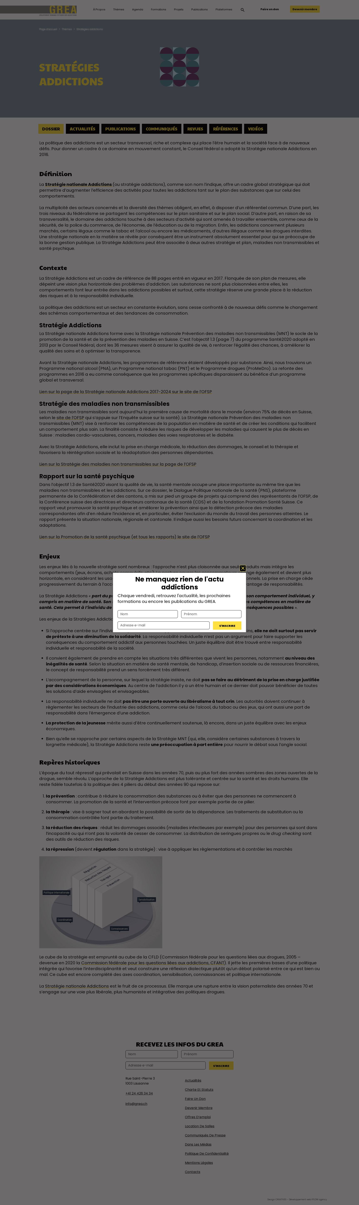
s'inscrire (227, 625)
